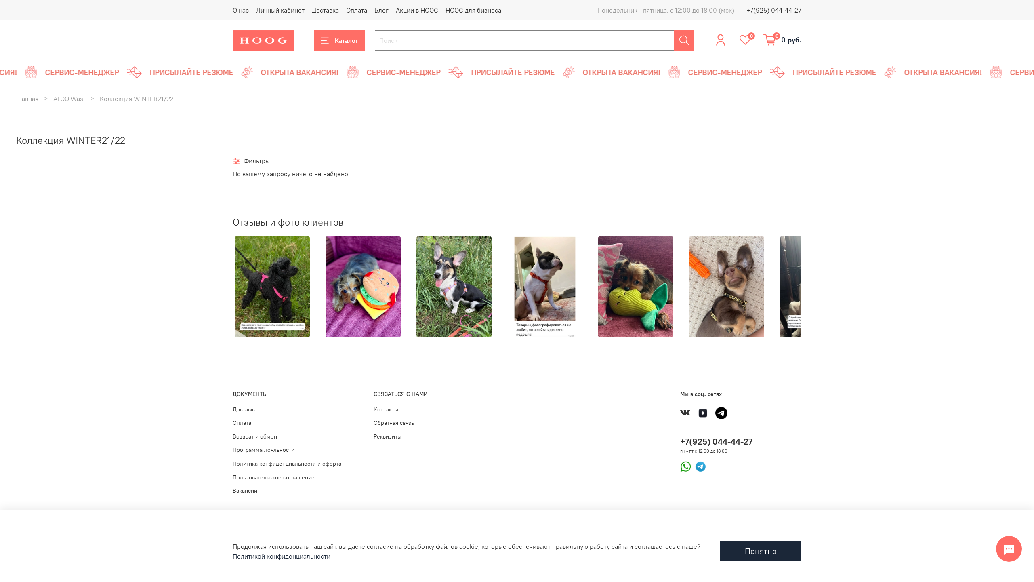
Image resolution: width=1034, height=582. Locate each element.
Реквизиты (387, 436)
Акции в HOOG (417, 10)
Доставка (325, 10)
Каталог (346, 40)
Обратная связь (394, 422)
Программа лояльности (263, 449)
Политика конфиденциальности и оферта (287, 463)
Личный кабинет (280, 10)
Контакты (386, 409)
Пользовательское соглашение (274, 477)
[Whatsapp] (685, 466)
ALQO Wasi (69, 99)
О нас (241, 10)
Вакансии (245, 490)
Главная (27, 99)
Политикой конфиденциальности (281, 556)
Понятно (761, 551)
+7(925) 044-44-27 (773, 10)
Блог (381, 10)
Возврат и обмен (255, 436)
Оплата (356, 10)
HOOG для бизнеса (473, 10)
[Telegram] (698, 466)
